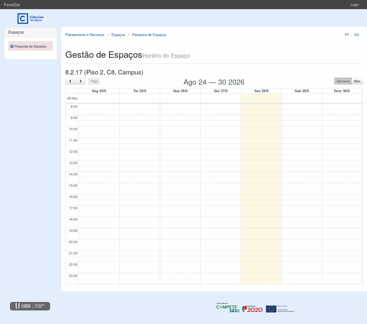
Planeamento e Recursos (85, 34)
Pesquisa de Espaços (149, 34)
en (356, 34)
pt (347, 34)
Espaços (118, 34)
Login (355, 4)
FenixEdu (12, 4)
